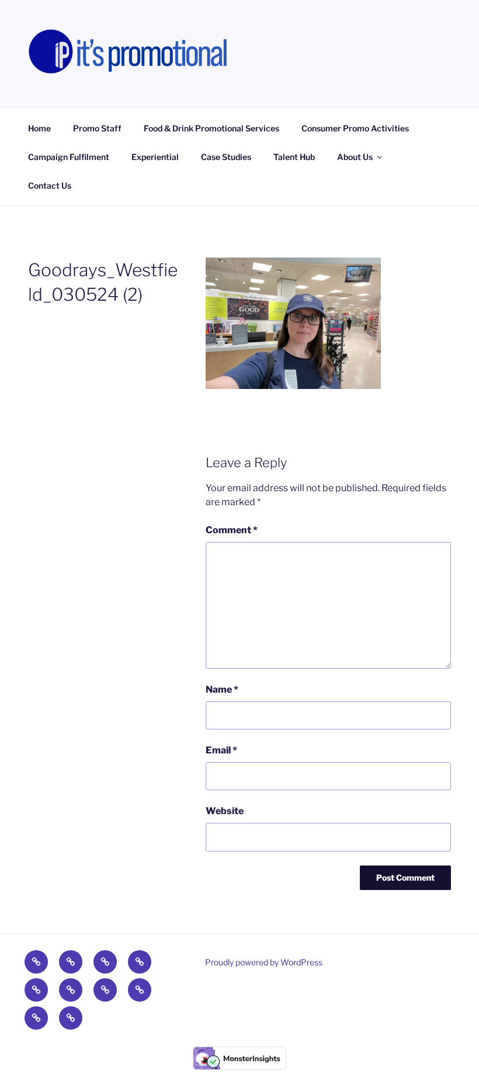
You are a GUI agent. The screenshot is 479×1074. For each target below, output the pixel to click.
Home (39, 128)
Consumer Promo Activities (355, 128)
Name (222, 689)
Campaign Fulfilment (68, 157)
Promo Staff (97, 128)
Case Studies (226, 157)
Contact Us (49, 185)
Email (221, 750)
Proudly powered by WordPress (263, 962)
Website (225, 810)
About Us (355, 157)
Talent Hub (294, 157)
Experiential (155, 157)
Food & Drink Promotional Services (211, 128)
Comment (232, 530)
